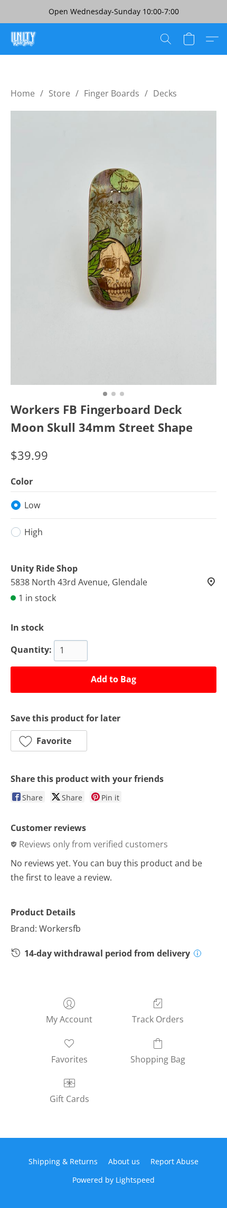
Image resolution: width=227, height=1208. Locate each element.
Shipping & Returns (63, 1161)
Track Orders (158, 1019)
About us (124, 1161)
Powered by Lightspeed (113, 1180)
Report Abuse (174, 1161)
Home (23, 93)
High (33, 532)
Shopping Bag (157, 1059)
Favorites (69, 1059)
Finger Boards (111, 93)
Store (59, 93)
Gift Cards (69, 1099)
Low (32, 505)
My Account (69, 1019)
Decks (165, 93)
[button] (24, 39)
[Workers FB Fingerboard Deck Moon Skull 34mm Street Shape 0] (113, 248)
